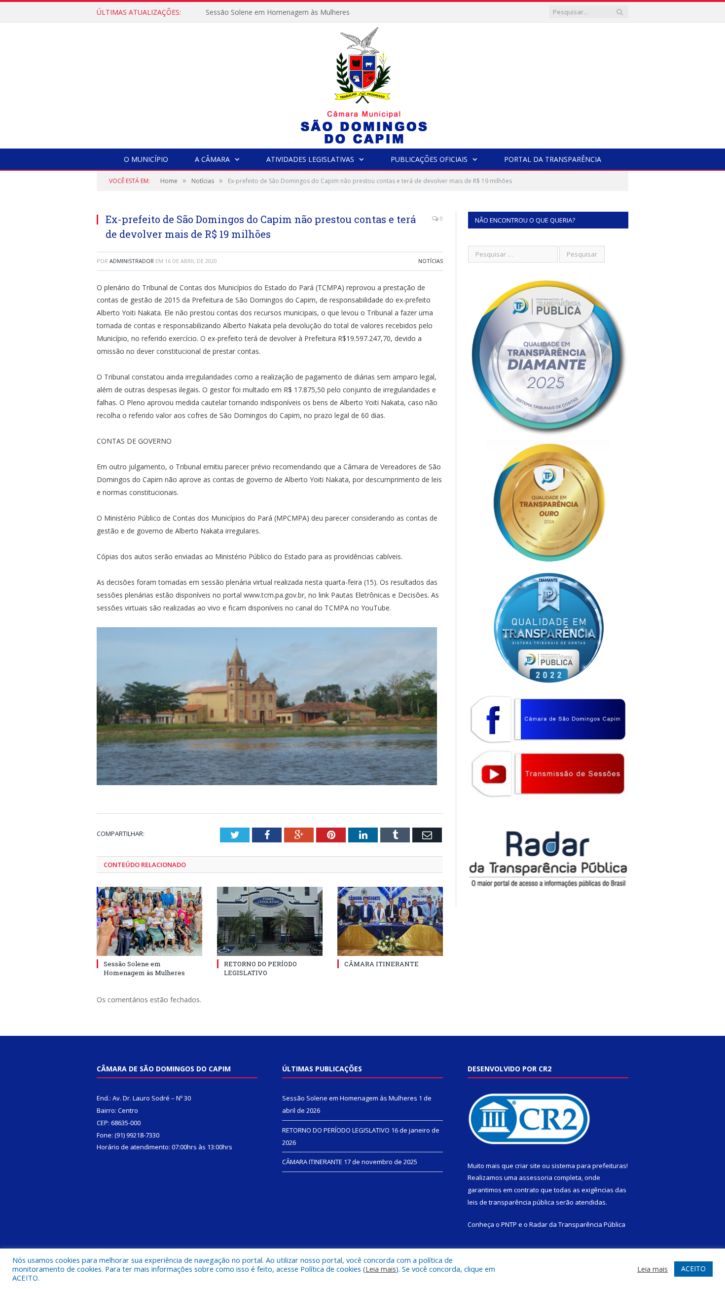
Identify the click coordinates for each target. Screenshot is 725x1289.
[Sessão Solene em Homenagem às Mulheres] (149, 921)
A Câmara (212, 159)
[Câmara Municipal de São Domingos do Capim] (362, 83)
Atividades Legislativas (310, 159)
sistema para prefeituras (588, 1165)
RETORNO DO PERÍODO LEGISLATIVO (268, 12)
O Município (146, 159)
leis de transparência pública (511, 1202)
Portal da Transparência (552, 159)
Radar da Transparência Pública (577, 1224)
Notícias (430, 261)
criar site (528, 1165)
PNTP (509, 1224)
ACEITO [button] (693, 1268)
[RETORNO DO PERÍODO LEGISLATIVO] (270, 921)
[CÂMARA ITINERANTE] (390, 921)
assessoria (535, 1177)
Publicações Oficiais (429, 159)
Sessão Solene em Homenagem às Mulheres (144, 968)
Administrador (131, 261)
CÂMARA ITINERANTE (381, 963)
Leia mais (380, 1269)
